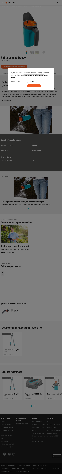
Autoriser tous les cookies (34, 85)
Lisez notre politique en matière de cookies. (34, 75)
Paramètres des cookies (15, 81)
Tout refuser (32, 81)
